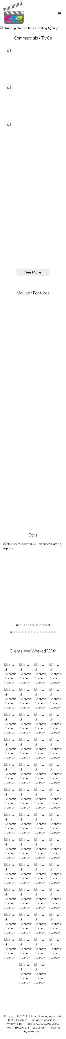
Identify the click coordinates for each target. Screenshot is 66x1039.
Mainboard (34, 1031)
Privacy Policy (14, 1023)
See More (33, 272)
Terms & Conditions (43, 1020)
